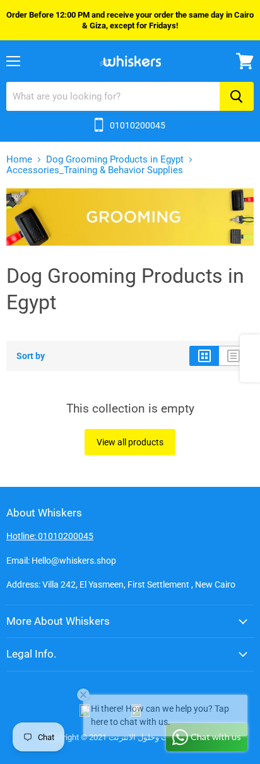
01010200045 (137, 125)
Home (19, 159)
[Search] (237, 96)
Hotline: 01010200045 (49, 536)
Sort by (30, 356)
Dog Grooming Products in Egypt (115, 159)
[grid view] (204, 356)
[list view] (234, 356)
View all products (130, 442)
